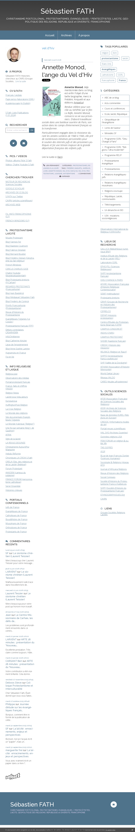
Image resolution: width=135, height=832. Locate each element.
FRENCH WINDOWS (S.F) (17, 220)
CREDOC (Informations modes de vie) (114, 423)
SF (7, 553)
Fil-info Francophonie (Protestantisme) (15, 307)
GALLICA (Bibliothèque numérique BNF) (114, 250)
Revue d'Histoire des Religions (114, 473)
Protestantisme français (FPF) (19, 325)
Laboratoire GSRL (108, 262)
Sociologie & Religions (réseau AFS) (114, 464)
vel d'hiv (66, 171)
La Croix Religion (13, 409)
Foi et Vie (10, 356)
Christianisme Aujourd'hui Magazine (17, 448)
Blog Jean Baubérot (15, 293)
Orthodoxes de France (16, 527)
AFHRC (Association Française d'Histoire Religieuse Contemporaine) (114, 287)
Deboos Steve (14, 682)
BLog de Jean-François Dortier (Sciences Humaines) (114, 457)
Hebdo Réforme (13, 453)
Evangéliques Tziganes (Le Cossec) (18, 320)
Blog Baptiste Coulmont (17, 245)
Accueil (49, 35)
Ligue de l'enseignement (17, 344)
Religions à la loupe (113, 191)
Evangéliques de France (17, 511)
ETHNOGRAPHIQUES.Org (112, 494)
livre (45, 171)
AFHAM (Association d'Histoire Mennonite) (114, 368)
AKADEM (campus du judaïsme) (16, 474)
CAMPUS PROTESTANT (111, 337)
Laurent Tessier (14, 593)
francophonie (108, 80)
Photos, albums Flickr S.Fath (19, 160)
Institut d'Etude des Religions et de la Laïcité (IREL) (113, 257)
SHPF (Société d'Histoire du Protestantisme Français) (113, 489)
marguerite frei (14, 750)
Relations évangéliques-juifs (114, 176)
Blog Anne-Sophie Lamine (18, 348)
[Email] (23, 143)
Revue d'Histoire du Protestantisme (15, 313)
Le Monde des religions (17, 413)
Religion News (12, 392)
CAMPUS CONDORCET (111, 328)
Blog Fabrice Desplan (16, 250)
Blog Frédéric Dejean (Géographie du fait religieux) (20, 259)
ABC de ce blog (112, 97)
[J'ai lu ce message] (132, 830)
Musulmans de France (16, 523)
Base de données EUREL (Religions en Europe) (114, 416)
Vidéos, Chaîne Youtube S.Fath (20, 164)
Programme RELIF (113, 155)
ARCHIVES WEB (13, 204)
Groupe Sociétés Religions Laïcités (112, 513)
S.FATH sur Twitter (14, 196)
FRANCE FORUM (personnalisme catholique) (19, 480)
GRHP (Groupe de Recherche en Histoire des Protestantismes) (114, 304)
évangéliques (108, 69)
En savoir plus (110, 830)
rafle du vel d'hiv (78, 171)
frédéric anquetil (74, 168)
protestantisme (110, 58)
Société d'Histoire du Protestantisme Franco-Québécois (113, 482)
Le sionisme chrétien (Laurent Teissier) (19, 574)
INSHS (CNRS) (107, 332)
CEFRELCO (105, 311)
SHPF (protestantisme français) (110, 275)
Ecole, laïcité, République (116, 114)
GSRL (120, 74)
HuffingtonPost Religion (17, 404)
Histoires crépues (14, 490)
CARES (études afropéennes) (114, 381)
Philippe (10, 704)
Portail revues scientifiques (113, 428)
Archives (66, 35)
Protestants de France (16, 531)
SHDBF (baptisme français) (113, 341)
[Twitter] (13, 143)
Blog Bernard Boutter (16, 254)
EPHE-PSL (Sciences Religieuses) (110, 268)
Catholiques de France (16, 515)
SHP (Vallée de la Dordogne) (113, 362)
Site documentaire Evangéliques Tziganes (18, 418)
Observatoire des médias (17, 378)
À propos (84, 35)
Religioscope (11, 373)
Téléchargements (113, 204)
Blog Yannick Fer (13, 241)
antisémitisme (69, 174)
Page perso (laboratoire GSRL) (20, 99)
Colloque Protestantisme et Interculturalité (19, 685)
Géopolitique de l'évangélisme (110, 121)
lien (60, 156)
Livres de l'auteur (112, 127)
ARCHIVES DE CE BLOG (17, 192)
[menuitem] (50, 35)
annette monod (55, 171)
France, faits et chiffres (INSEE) (16, 387)
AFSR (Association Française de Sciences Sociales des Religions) (113, 401)
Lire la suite (20, 81)
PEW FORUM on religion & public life (114, 442)
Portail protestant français (18, 382)
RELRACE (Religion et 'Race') (113, 351)
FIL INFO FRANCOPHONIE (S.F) (18, 215)
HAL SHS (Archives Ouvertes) (114, 432)
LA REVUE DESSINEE (15, 442)
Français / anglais (14, 95)
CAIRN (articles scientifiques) (19, 200)
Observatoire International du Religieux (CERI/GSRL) (114, 230)
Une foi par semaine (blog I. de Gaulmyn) (20, 429)
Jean (8, 615)
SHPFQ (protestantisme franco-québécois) (111, 357)
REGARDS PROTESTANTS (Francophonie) (18, 288)
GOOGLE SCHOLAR (15, 188)
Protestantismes (80, 165)
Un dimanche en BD (114, 210)
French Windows (13, 264)
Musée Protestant (14, 237)
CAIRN (103, 498)
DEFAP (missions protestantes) (108, 316)
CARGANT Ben (14, 661)
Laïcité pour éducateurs (17, 396)
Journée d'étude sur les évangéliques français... (19, 707)
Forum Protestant (14, 468)
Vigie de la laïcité (13, 438)
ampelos (86, 168)
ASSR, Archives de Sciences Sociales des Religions (113, 409)
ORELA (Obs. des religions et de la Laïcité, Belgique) (19, 463)
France (122, 80)
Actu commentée (112, 103)
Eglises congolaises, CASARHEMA (15, 331)
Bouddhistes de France (16, 519)
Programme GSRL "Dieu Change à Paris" (114, 140)
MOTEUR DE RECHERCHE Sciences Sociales (18, 183)
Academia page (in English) (18, 103)
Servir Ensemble (13, 486)
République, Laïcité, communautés (112, 198)
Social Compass (107, 477)
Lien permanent (52, 165)
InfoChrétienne (13, 336)
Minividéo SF (110, 133)
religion (105, 52)
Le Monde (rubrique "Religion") (20, 423)
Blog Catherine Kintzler (16, 340)
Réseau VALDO (107, 377)
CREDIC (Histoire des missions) (110, 346)
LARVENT (11, 571)
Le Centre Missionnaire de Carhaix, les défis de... (19, 618)
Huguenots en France (16, 352)
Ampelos (78, 102)
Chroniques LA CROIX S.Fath (19, 457)
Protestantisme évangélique (110, 162)
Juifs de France (12, 507)
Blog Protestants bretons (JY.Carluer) (17, 281)
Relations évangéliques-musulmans (114, 184)
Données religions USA (111, 436)
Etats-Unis (106, 63)
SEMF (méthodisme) (109, 293)
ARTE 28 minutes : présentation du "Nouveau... (20, 642)
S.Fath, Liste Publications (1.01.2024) (17, 114)
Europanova (11, 401)
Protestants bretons (109, 297)
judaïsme (58, 174)
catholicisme (107, 74)
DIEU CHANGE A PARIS (111, 280)
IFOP (102, 451)
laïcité (125, 58)
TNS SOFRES (106, 447)
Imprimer (66, 176)
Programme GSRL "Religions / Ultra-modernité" (114, 148)
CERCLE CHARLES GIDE (17, 268)
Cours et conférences (115, 108)
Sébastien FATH (67, 11)
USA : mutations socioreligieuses (110, 217)
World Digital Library (109, 373)
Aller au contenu (9, 2)
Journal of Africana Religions (113, 469)
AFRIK (8, 434)
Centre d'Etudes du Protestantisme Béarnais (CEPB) (114, 323)
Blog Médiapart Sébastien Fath (20, 297)
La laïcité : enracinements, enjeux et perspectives (19, 731)
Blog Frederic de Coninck (17, 301)
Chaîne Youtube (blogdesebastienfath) (16, 274)
